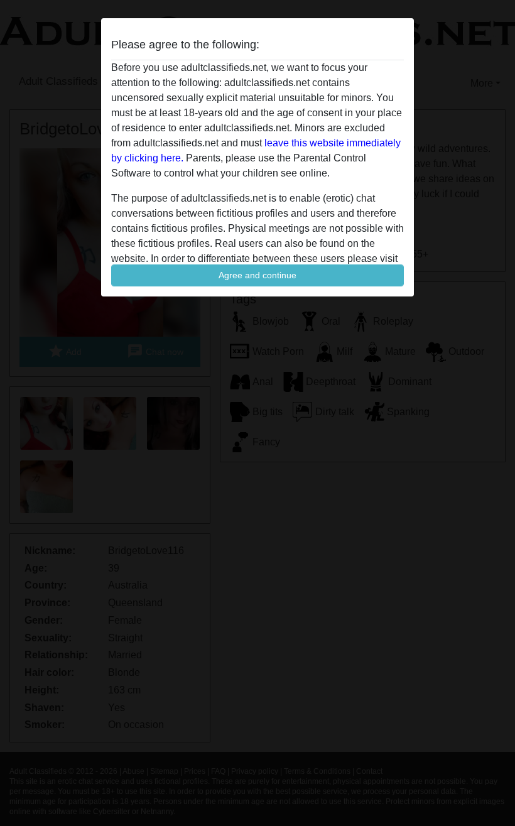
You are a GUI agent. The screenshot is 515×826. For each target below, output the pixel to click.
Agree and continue (257, 275)
